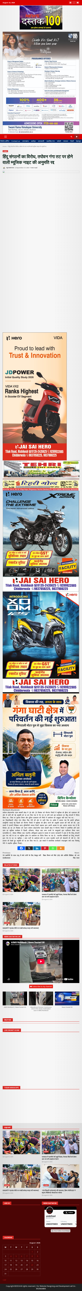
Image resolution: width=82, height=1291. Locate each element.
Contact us (15, 141)
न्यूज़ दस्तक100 (10, 168)
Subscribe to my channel (42, 986)
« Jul (4, 1280)
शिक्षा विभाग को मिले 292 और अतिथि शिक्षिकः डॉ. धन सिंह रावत (61, 855)
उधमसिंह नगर (50, 141)
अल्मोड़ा (33, 141)
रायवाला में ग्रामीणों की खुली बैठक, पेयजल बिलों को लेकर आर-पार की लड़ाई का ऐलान (60, 880)
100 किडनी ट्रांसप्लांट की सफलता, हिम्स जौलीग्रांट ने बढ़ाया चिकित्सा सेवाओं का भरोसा (60, 1176)
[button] (15, 1001)
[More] (60, 848)
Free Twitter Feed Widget (62, 1231)
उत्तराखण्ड (25, 141)
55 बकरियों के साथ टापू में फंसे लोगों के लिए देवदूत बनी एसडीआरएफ (22, 855)
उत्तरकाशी (41, 141)
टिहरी (72, 141)
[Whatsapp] (53, 848)
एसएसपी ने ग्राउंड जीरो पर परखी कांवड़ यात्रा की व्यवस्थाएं (21, 914)
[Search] (71, 137)
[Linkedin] (37, 848)
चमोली (59, 141)
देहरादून (78, 141)
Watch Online (76, 136)
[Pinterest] (45, 848)
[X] (29, 848)
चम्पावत (65, 141)
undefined (51, 1216)
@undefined (49, 1218)
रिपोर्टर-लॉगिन (4, 141)
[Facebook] (21, 848)
